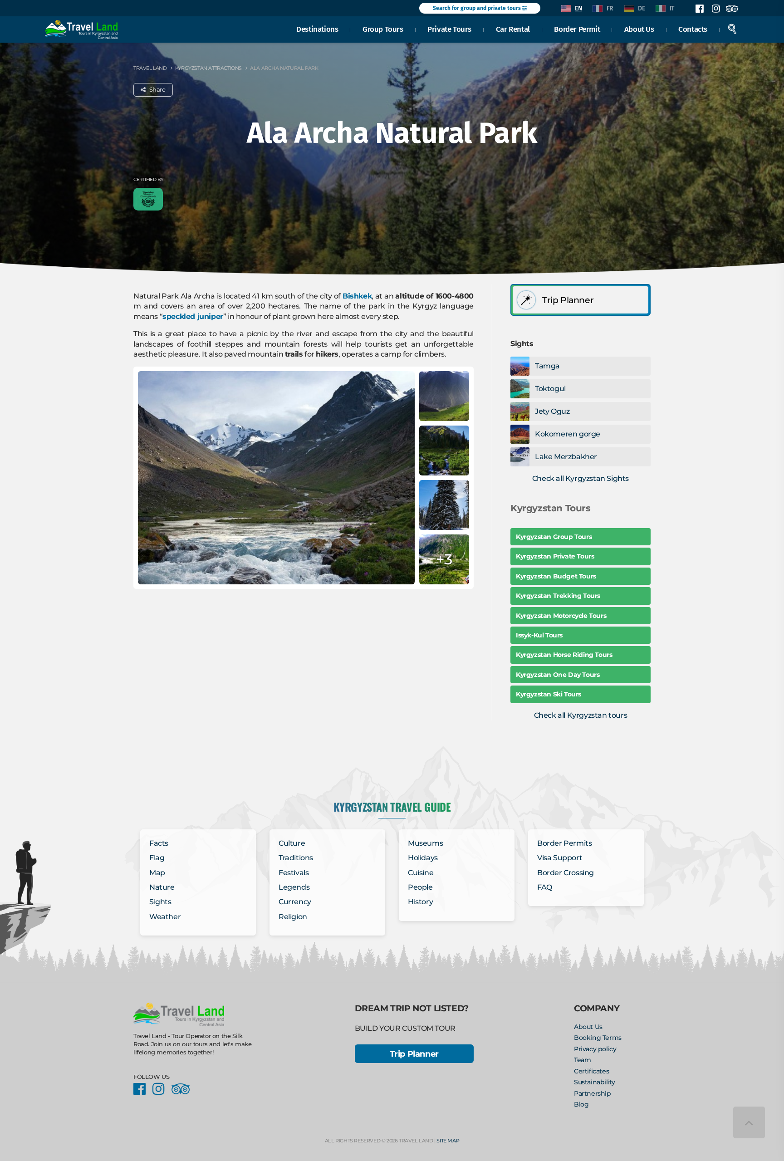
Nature (162, 887)
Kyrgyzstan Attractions (208, 68)
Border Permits (564, 843)
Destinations (317, 29)
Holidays (423, 857)
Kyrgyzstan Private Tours (555, 556)
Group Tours (383, 29)
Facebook (699, 9)
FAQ (544, 887)
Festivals (294, 872)
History (420, 901)
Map (157, 872)
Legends (294, 887)
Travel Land (150, 68)
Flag (156, 857)
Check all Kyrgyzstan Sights (580, 478)
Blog (581, 1104)
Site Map (447, 1140)
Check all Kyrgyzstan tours (580, 715)
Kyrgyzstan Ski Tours (548, 694)
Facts (158, 843)
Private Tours (449, 29)
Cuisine (420, 872)
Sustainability (594, 1082)
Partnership (592, 1093)
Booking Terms (598, 1038)
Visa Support (559, 857)
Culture (292, 843)
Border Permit (577, 29)
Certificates (591, 1071)
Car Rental (513, 29)
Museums (425, 843)
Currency (295, 901)
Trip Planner (414, 1053)
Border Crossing (565, 872)
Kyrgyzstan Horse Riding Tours (564, 655)
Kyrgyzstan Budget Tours (556, 576)
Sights (160, 901)
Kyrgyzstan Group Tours (554, 537)
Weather (165, 916)
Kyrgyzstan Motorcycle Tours (561, 616)
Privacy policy (595, 1049)
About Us (639, 29)
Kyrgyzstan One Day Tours (557, 675)
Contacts (692, 29)
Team (582, 1060)
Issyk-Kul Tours (539, 635)
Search (732, 29)
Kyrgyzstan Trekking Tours (558, 596)
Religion (293, 916)
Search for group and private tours (477, 8)
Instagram (715, 9)
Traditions (296, 857)
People (420, 887)
